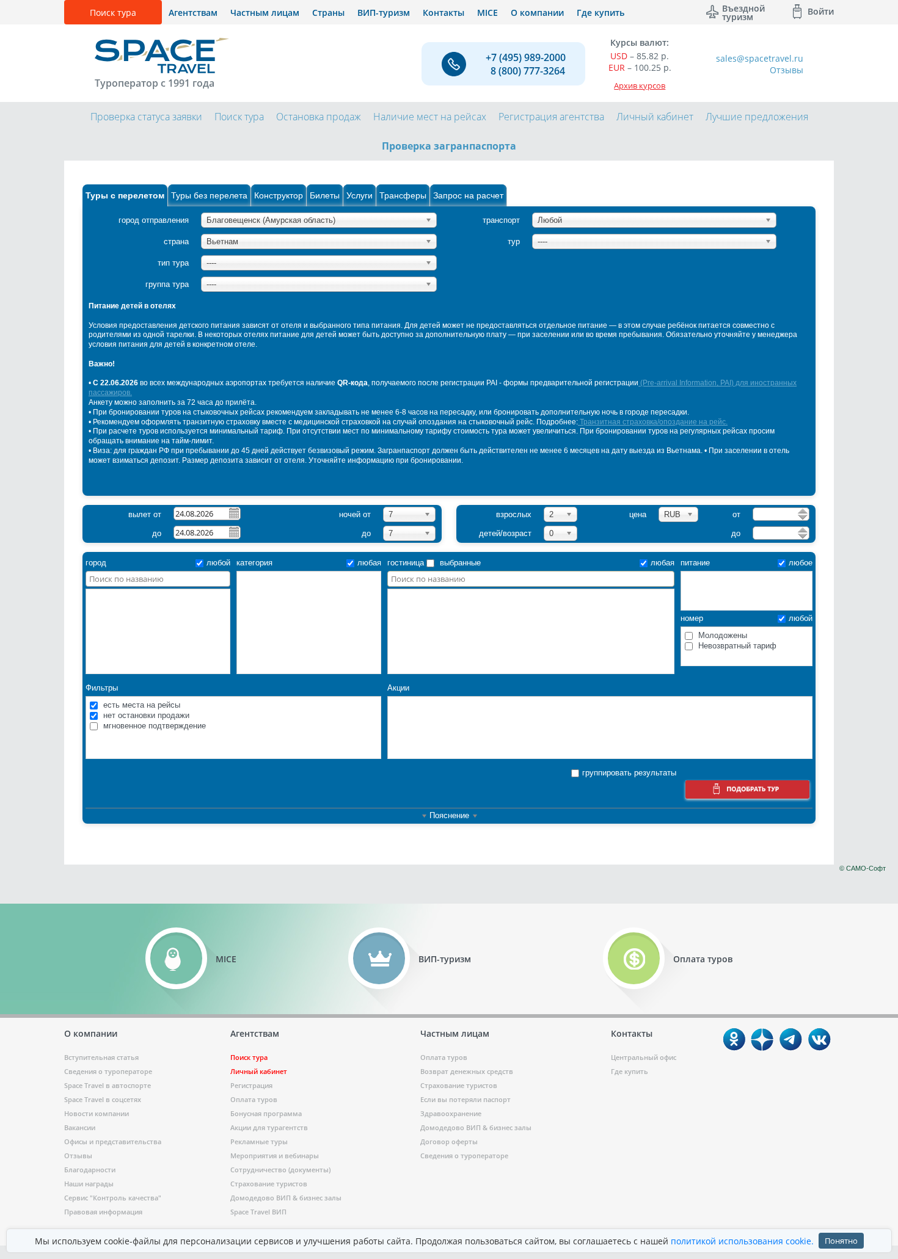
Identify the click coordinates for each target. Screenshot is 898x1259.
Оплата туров (253, 1099)
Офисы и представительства (112, 1141)
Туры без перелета (209, 195)
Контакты (443, 12)
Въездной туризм (743, 11)
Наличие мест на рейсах (429, 116)
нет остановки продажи (145, 715)
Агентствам (193, 12)
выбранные (459, 562)
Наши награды (89, 1183)
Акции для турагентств (269, 1127)
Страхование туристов (268, 1183)
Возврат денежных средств (466, 1071)
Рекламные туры (259, 1141)
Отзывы (786, 70)
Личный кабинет (654, 116)
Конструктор (278, 195)
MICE (487, 12)
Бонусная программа (266, 1113)
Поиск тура (113, 12)
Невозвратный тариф (736, 645)
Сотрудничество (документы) (280, 1169)
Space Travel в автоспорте (107, 1085)
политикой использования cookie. (742, 1241)
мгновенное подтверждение (153, 725)
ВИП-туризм (383, 12)
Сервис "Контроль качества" (112, 1197)
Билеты (325, 195)
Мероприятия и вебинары (274, 1155)
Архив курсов (639, 85)
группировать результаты (629, 772)
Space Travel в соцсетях (102, 1099)
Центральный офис (643, 1057)
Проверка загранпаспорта (449, 146)
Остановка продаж (318, 116)
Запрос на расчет (468, 195)
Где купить (600, 12)
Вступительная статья (101, 1057)
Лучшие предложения (757, 116)
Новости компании (96, 1113)
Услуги (359, 195)
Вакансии (79, 1127)
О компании (537, 12)
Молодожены (721, 635)
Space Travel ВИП (258, 1211)
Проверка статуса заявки (146, 116)
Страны (328, 12)
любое (800, 562)
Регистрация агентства (551, 116)
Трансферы (402, 195)
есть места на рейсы (140, 704)
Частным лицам (264, 12)
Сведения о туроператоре (108, 1071)
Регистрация (251, 1085)
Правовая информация (103, 1211)
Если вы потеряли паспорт (465, 1099)
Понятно (841, 1240)
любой (218, 562)
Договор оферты (449, 1141)
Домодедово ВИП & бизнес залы (285, 1197)
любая (369, 562)
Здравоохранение (450, 1113)
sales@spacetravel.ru (759, 58)
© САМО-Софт (862, 868)
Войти (821, 11)
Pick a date (233, 512)
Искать (747, 791)
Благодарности (89, 1169)
